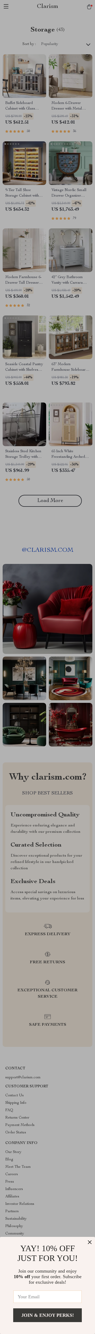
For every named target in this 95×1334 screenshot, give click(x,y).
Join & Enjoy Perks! (47, 1315)
